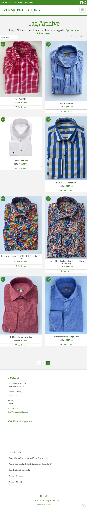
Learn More (28, 2)
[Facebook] (81, 2)
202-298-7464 (13, 409)
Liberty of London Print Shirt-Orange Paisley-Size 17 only (66, 262)
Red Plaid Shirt (21, 99)
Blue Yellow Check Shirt (66, 183)
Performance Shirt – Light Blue (66, 337)
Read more (20, 91)
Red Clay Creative (49, 500)
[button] (82, 9)
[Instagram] (84, 2)
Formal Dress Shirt (20, 160)
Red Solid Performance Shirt (20, 337)
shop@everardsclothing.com (18, 412)
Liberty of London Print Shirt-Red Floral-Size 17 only (20, 257)
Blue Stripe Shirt (66, 103)
